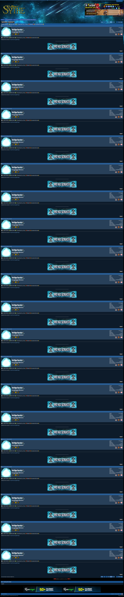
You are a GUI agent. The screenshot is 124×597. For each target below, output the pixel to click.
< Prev (102, 22)
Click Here (121, 58)
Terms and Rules (121, 595)
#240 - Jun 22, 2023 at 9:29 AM (7, 549)
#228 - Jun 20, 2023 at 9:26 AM (7, 218)
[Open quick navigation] (122, 19)
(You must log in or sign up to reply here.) (7, 576)
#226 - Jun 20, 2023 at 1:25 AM (7, 163)
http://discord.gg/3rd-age (14, 39)
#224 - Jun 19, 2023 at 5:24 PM (7, 108)
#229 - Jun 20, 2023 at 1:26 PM (7, 246)
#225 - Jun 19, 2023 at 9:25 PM (7, 136)
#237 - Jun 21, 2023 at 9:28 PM (7, 466)
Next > (121, 22)
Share (121, 51)
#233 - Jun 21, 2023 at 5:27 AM (7, 356)
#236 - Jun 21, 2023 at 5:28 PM (7, 439)
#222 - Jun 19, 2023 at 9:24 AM (7, 53)
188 (119, 22)
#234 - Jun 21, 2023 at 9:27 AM (7, 384)
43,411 (122, 28)
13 (112, 22)
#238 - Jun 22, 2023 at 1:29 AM (7, 494)
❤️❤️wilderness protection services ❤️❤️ (62, 578)
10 (108, 22)
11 (109, 22)
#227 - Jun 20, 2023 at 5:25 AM (7, 191)
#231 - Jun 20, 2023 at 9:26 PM (7, 301)
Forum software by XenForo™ (9, 595)
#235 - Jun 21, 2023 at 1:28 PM (7, 411)
